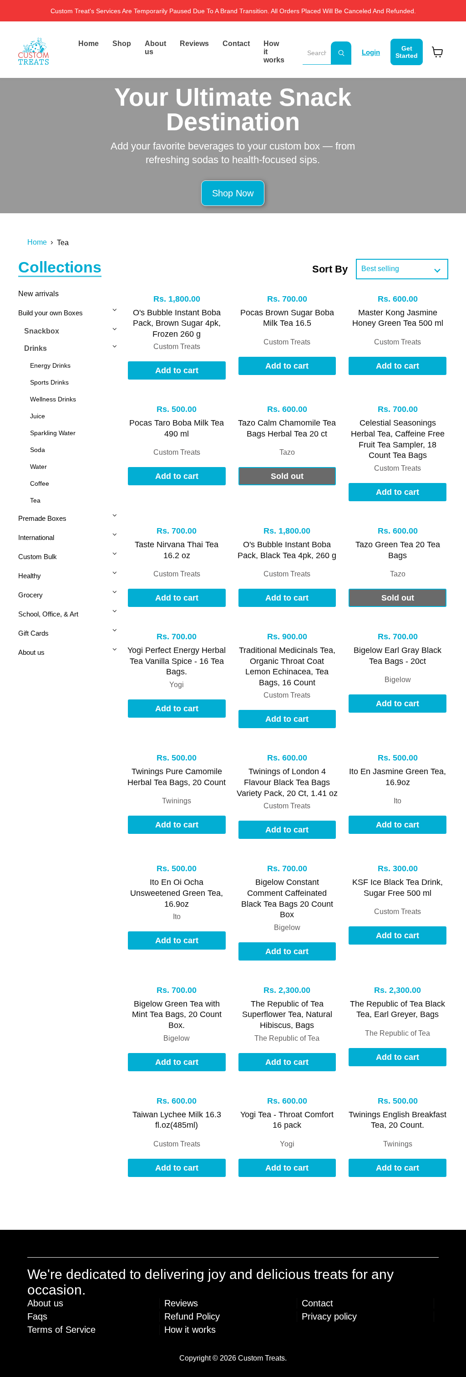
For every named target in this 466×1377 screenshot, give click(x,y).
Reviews (194, 43)
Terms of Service (61, 1330)
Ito (397, 801)
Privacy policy (329, 1316)
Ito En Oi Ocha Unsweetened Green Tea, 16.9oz (176, 893)
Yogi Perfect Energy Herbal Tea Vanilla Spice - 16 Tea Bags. (176, 661)
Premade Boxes (42, 518)
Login (371, 52)
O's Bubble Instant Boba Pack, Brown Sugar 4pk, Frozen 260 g (177, 323)
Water (38, 466)
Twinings (176, 801)
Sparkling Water (53, 433)
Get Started (406, 52)
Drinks (35, 348)
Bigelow (398, 679)
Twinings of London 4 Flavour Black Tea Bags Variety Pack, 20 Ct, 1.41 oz (287, 782)
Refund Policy (192, 1316)
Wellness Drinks (53, 399)
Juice (37, 416)
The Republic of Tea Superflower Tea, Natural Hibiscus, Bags (287, 1014)
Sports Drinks (49, 382)
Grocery (30, 595)
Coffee (39, 483)
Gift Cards (33, 633)
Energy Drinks (50, 365)
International (36, 537)
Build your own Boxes (50, 313)
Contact (236, 43)
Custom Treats (176, 346)
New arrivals (38, 294)
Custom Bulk (37, 556)
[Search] (341, 52)
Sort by (330, 269)
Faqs (37, 1316)
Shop (121, 43)
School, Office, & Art (48, 614)
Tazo (287, 452)
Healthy (29, 576)
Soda (37, 449)
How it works (273, 52)
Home (88, 43)
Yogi (176, 684)
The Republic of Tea (286, 1038)
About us (155, 48)
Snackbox (41, 331)
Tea (35, 500)
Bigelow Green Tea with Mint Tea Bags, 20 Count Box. (177, 1014)
